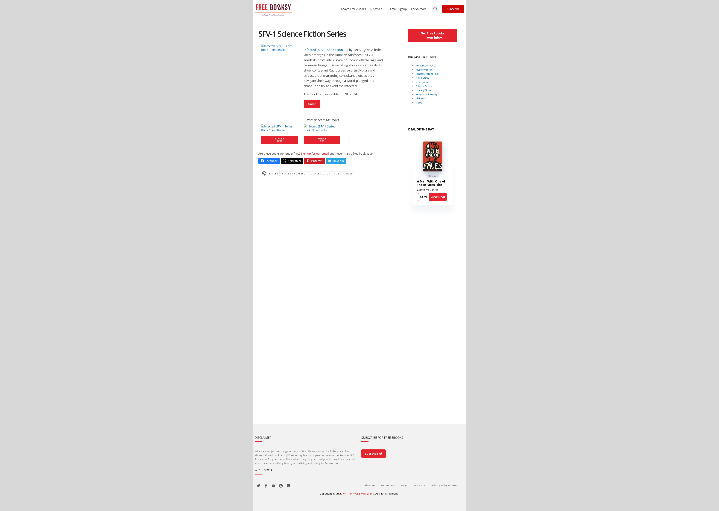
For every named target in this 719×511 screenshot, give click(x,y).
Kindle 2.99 (322, 140)
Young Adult (422, 82)
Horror (419, 102)
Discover (376, 9)
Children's (421, 98)
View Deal (437, 197)
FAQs (404, 485)
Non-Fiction (422, 78)
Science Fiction (320, 173)
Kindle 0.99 (279, 140)
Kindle (311, 104)
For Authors (418, 9)
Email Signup (398, 9)
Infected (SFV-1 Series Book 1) (326, 50)
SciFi (337, 173)
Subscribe (453, 9)
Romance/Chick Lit (426, 65)
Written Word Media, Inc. (359, 493)
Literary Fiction (424, 90)
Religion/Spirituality (426, 94)
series (349, 173)
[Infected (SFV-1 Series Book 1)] (279, 47)
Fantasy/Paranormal (427, 73)
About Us (369, 485)
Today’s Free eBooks (352, 9)
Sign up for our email (315, 153)
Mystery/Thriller (424, 69)
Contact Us (419, 485)
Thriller (432, 175)
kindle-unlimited (293, 173)
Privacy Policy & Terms (444, 485)
